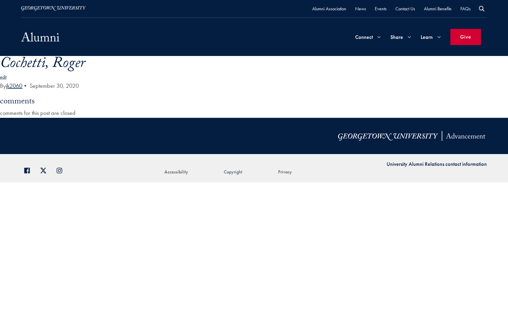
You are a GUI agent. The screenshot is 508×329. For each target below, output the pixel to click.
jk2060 (14, 86)
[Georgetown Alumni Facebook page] (29, 169)
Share (396, 37)
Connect (364, 37)
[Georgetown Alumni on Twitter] (45, 169)
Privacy (285, 172)
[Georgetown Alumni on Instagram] (61, 169)
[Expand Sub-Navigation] (379, 37)
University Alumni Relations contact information (437, 164)
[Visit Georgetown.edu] (53, 8)
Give (465, 36)
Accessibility (176, 172)
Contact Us (405, 9)
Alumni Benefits (438, 9)
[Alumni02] (40, 37)
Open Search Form (482, 9)
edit (3, 77)
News (360, 9)
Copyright (233, 172)
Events (381, 9)
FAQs (465, 9)
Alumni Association (329, 9)
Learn (427, 37)
